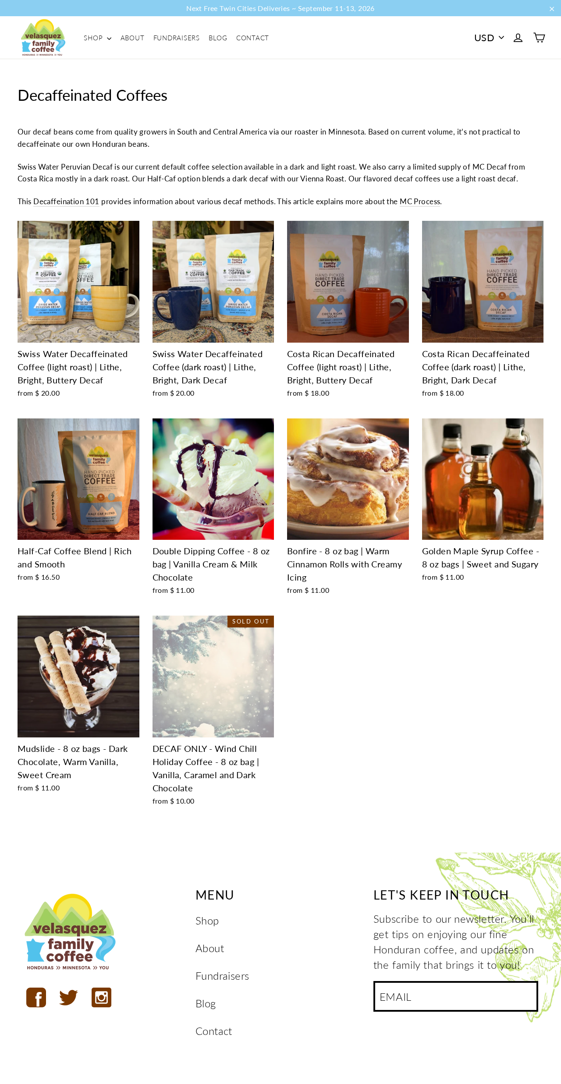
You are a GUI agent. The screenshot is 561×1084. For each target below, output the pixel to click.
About (133, 38)
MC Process (420, 201)
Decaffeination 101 (66, 201)
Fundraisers (176, 38)
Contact (252, 38)
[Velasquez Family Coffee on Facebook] (36, 997)
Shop (94, 38)
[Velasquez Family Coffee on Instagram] (101, 997)
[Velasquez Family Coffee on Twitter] (68, 997)
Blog (218, 38)
